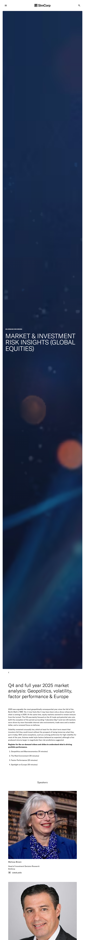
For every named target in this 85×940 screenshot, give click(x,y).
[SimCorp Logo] (42, 5)
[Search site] (79, 5)
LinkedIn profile (17, 872)
